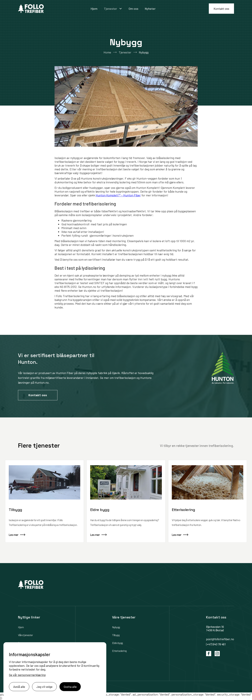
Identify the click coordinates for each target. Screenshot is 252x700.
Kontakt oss (221, 8)
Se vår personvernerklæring (27, 675)
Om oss (133, 8)
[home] (31, 8)
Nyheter (150, 8)
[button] (113, 8)
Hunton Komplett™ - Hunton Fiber (118, 195)
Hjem (94, 8)
